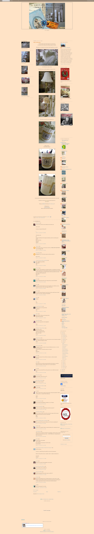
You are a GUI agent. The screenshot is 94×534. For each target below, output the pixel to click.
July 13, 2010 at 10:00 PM (41, 343)
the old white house (39, 400)
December (64, 335)
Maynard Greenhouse (65, 284)
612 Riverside (64, 210)
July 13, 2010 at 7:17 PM (41, 317)
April (63, 363)
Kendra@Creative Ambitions (40, 385)
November (64, 336)
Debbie (37, 313)
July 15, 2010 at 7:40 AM (41, 423)
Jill (36, 484)
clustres (37, 290)
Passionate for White (39, 471)
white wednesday (42, 217)
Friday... (63, 343)
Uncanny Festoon (64, 257)
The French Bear (38, 345)
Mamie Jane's (64, 319)
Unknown (37, 246)
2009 (62, 369)
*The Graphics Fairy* (65, 140)
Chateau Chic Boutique (65, 307)
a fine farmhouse (38, 431)
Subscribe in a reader (64, 444)
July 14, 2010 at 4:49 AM (41, 359)
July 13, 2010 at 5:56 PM (41, 257)
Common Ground (64, 151)
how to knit (46, 200)
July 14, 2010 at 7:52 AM (41, 383)
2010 (62, 333)
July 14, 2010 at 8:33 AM (41, 388)
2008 (62, 371)
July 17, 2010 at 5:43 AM (41, 445)
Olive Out (63, 271)
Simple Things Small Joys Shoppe (66, 321)
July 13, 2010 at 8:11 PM (41, 325)
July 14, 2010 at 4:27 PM (41, 418)
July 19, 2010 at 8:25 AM (41, 469)
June (36, 368)
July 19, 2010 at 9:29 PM (41, 482)
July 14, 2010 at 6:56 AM (41, 377)
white (37, 217)
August (64, 340)
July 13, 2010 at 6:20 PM (41, 288)
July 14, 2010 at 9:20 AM (41, 398)
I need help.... (64, 354)
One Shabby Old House (39, 411)
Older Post (59, 491)
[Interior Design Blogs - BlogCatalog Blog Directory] (67, 425)
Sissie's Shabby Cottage (65, 190)
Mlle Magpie (64, 305)
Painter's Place (38, 374)
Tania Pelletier (38, 320)
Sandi (37, 355)
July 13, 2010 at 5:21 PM (41, 250)
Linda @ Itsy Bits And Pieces (40, 466)
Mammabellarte (64, 203)
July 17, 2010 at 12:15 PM (41, 458)
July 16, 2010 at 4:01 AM (41, 428)
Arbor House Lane (64, 183)
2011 (62, 332)
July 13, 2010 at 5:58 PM (41, 265)
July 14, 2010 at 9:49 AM (41, 403)
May (63, 362)
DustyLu (63, 323)
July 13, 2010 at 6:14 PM (41, 276)
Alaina (37, 361)
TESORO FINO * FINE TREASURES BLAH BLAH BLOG (66, 240)
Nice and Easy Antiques (66, 47)
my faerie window (64, 317)
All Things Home (64, 197)
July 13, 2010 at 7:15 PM (41, 303)
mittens (63, 324)
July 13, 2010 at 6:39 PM (41, 294)
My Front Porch (64, 264)
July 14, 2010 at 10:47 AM (41, 409)
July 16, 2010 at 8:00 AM (41, 436)
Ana (36, 391)
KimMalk (37, 425)
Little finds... (64, 347)
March (64, 364)
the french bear (64, 244)
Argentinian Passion (65, 353)
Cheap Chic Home (47, 207)
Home (47, 491)
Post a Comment (35, 490)
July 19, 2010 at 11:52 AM (41, 474)
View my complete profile (65, 64)
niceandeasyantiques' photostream (35, 525)
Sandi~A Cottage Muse (39, 406)
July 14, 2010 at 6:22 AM (41, 365)
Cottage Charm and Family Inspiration (47, 6)
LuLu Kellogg (38, 252)
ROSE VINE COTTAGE (39, 380)
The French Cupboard (65, 298)
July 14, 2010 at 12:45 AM (41, 352)
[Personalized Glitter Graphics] (47, 530)
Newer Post (35, 491)
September (64, 339)
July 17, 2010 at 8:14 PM (41, 463)
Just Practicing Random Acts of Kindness (66, 170)
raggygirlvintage (38, 337)
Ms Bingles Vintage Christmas (40, 327)
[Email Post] (50, 216)
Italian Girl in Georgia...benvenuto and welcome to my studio (65, 143)
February (64, 366)
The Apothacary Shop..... (65, 217)
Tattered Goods (64, 230)
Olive (36, 284)
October (64, 337)
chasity (37, 438)
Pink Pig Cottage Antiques (66, 250)
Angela (37, 460)
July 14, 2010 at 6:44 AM (41, 372)
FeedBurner (68, 439)
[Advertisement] (65, 132)
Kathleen (44, 203)
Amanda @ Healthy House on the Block (42, 420)
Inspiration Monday (65, 350)
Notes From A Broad (65, 166)
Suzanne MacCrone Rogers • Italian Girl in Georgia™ (44, 447)
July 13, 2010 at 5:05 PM (41, 232)
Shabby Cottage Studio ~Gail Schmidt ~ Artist (66, 314)
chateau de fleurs (64, 277)
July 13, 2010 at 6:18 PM (41, 281)
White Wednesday (37, 42)
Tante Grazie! (64, 346)
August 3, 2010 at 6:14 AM (41, 487)
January (64, 367)
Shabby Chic (64, 291)
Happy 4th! (64, 357)
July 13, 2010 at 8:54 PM (41, 335)
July (63, 342)
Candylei (37, 477)
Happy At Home (64, 160)
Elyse (36, 297)
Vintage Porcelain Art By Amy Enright (41, 260)
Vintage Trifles (64, 233)
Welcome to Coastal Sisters (66, 224)
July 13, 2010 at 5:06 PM (41, 243)
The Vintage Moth (64, 327)
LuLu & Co (63, 326)
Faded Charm (64, 176)
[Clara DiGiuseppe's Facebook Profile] (61, 384)
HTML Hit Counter (63, 378)
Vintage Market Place (39, 306)
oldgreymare (64, 157)
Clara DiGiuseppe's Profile (64, 382)
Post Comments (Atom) (40, 493)
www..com (26, 523)
